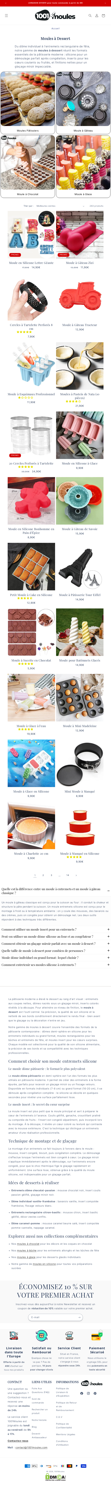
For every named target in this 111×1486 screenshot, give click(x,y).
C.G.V (59, 1417)
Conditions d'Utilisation (62, 1443)
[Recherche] (90, 15)
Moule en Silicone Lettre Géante (31, 263)
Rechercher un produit (40, 1411)
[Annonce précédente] (6, 3)
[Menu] (6, 15)
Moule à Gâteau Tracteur (79, 325)
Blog (34, 1427)
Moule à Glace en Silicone (31, 791)
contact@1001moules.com (31, 1447)
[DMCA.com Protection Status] (55, 1477)
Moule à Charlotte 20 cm (31, 853)
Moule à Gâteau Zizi (80, 263)
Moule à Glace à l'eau (31, 726)
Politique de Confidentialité (64, 1426)
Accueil (55, 28)
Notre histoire (39, 1420)
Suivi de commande (38, 1401)
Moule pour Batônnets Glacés (79, 660)
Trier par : (29, 206)
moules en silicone (44, 1264)
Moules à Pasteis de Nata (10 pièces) (79, 396)
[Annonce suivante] (105, 3)
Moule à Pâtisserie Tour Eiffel (80, 595)
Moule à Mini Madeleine (80, 726)
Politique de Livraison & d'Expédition (63, 1392)
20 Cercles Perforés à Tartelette (31, 463)
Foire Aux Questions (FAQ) (40, 1390)
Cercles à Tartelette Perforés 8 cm (31, 326)
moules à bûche (27, 1250)
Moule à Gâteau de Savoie (80, 529)
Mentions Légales (65, 1434)
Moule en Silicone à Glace (80, 463)
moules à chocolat (28, 1243)
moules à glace (26, 1257)
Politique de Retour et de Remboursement (66, 1406)
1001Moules (59, 1472)
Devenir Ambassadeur (39, 1435)
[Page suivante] (76, 875)
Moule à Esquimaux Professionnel (31, 394)
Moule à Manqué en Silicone (79, 853)
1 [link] (35, 875)
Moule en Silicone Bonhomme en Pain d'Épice (31, 530)
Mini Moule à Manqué (80, 791)
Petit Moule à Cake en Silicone (31, 595)
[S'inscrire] (79, 1317)
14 (67, 875)
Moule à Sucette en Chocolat (31, 660)
